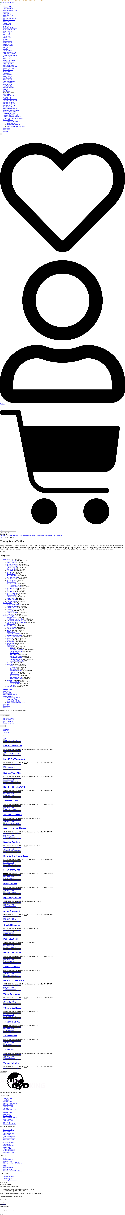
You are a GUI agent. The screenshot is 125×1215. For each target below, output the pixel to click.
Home (2, 537)
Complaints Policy (8, 1139)
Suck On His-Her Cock (13, 980)
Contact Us (6, 1131)
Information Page (8, 1130)
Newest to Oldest (8, 718)
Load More (3, 1071)
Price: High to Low (8, 723)
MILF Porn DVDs (8, 1105)
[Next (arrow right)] (2, 1214)
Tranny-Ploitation (11, 1063)
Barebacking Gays (33, 536)
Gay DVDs (6, 58)
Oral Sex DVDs (7, 1108)
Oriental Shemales (11, 925)
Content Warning (8, 1160)
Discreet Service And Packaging (12, 1163)
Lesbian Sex (58, 536)
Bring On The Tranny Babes (15, 856)
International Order (9, 1138)
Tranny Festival (10, 1035)
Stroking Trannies (11, 966)
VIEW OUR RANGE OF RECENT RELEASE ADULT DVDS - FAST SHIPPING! (21, 1)
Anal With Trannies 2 (12, 814)
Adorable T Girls (10, 801)
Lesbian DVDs (7, 97)
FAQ (4, 1158)
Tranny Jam (8, 1049)
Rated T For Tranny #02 (14, 787)
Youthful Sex (51, 536)
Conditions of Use (8, 1133)
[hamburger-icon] (0, 4)
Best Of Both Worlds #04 (14, 828)
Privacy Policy (7, 1161)
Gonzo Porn (12, 536)
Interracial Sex (43, 536)
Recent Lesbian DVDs (13, 125)
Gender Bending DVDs (10, 108)
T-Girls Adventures (11, 994)
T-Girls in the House (12, 1008)
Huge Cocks (24, 536)
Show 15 (6, 731)
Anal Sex (18, 536)
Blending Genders (11, 842)
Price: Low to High (8, 721)
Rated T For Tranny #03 (14, 759)
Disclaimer (6, 1135)
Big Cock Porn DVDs (9, 1110)
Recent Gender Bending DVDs (15, 126)
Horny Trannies (10, 883)
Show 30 (6, 732)
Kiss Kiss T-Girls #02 (12, 745)
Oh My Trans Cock (11, 911)
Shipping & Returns (9, 1136)
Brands (5, 131)
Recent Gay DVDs (12, 123)
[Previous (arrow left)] (0, 1214)
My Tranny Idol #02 (12, 897)
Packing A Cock (10, 939)
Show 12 (6, 729)
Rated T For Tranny (12, 953)
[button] (6, 742)
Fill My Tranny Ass (11, 870)
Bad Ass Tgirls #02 (12, 773)
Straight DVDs (7, 7)
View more (3, 1204)
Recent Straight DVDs (13, 121)
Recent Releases (8, 120)
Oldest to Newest (8, 720)
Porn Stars (6, 129)
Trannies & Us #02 (11, 1022)
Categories (6, 128)
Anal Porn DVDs (8, 1106)
